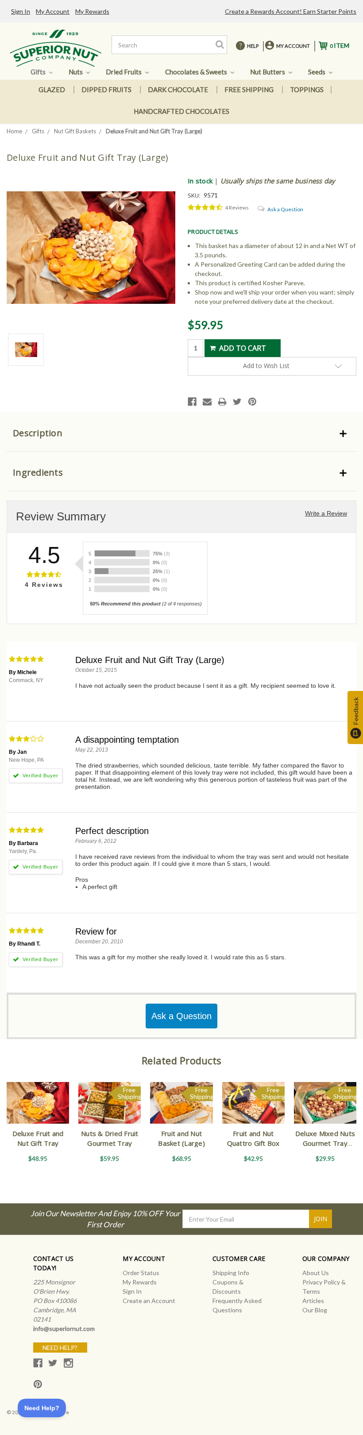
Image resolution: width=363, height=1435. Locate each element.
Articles (313, 1300)
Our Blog (314, 1310)
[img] (205, 208)
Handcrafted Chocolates (181, 111)
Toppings (307, 89)
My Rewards (92, 11)
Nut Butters (268, 72)
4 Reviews (237, 207)
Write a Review (326, 513)
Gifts (39, 72)
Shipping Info (230, 1272)
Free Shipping (249, 89)
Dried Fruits (124, 72)
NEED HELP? (59, 1347)
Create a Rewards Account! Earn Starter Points (290, 11)
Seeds (317, 72)
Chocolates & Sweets (196, 72)
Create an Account (149, 1300)
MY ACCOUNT (293, 46)
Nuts (76, 72)
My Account (53, 11)
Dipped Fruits (106, 89)
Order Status (141, 1272)
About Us (315, 1272)
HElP (253, 46)
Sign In (20, 11)
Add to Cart (38, 1110)
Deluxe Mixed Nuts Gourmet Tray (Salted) (325, 1143)
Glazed (52, 89)
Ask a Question (285, 209)
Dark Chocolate (178, 89)
